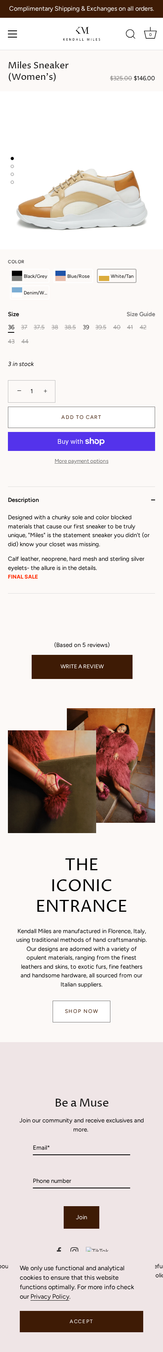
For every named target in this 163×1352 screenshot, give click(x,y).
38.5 (70, 327)
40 (117, 327)
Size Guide (141, 314)
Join (81, 1217)
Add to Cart (81, 417)
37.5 (39, 327)
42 (143, 327)
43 (11, 341)
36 (11, 327)
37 (24, 327)
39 (86, 327)
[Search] (130, 35)
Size (81, 314)
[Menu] (12, 34)
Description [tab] (23, 499)
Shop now (82, 1011)
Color (16, 261)
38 (54, 327)
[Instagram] (74, 1251)
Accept (81, 1321)
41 (130, 327)
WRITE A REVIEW (82, 666)
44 (24, 341)
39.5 (100, 327)
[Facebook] (59, 1251)
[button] (29, 276)
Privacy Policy (49, 1296)
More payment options (81, 461)
